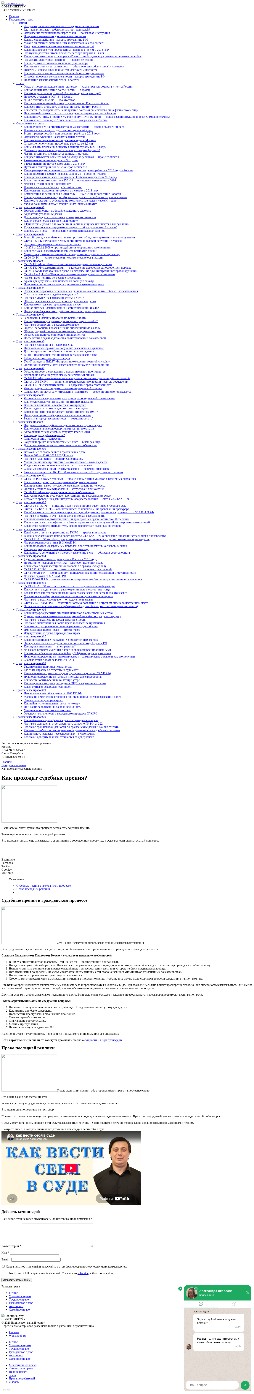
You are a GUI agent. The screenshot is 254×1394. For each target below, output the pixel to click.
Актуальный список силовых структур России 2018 (57, 431)
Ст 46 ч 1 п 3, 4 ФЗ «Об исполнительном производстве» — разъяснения (69, 274)
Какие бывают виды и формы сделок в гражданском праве (61, 720)
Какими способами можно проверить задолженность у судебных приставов (72, 730)
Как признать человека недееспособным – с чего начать (59, 733)
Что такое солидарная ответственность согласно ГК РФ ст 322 (63, 723)
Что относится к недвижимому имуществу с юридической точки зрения (69, 398)
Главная (14, 16)
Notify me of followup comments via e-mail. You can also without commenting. (61, 1273)
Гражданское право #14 (31, 555)
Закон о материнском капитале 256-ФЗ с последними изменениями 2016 (70, 180)
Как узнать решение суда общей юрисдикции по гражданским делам (67, 495)
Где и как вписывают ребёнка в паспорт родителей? (57, 29)
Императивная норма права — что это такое (52, 629)
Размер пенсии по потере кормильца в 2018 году (55, 163)
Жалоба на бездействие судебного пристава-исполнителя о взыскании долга (72, 696)
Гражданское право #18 (31, 663)
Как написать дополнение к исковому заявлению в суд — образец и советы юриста (77, 552)
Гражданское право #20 (31, 716)
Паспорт (21, 22)
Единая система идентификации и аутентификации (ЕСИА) (62, 307)
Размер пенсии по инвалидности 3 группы (51, 160)
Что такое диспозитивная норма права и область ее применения (64, 623)
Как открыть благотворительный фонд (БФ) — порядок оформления (67, 653)
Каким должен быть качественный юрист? (51, 220)
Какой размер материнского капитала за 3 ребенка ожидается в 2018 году (70, 177)
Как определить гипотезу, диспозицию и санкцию (56, 408)
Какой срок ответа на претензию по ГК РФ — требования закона (65, 532)
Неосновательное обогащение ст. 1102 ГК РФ (53, 693)
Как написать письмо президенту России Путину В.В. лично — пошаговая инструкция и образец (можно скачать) (97, 116)
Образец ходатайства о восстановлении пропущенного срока (63, 331)
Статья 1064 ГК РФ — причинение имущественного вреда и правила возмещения (76, 381)
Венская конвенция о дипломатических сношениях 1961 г (61, 411)
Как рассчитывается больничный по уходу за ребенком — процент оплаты (71, 157)
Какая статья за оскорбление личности (48, 686)
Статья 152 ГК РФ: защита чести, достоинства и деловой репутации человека (73, 240)
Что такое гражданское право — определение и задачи (58, 599)
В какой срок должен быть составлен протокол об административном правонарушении (79, 237)
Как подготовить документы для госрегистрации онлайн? (61, 321)
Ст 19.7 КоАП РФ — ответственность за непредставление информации (69, 586)
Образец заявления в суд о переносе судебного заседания (60, 301)
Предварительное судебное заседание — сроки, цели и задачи (63, 425)
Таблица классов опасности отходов (47, 358)
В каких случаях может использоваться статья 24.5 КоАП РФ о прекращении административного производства (95, 535)
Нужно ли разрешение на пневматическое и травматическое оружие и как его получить (79, 656)
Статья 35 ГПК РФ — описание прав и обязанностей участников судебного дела (75, 505)
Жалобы (14, 1381)
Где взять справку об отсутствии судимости (51, 669)
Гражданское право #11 (31, 475)
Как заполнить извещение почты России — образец (57, 89)
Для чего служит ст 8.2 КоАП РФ (45, 576)
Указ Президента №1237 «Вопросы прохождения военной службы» (67, 361)
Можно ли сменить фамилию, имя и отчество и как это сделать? (64, 43)
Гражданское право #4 (30, 287)
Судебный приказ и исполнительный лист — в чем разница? (62, 441)
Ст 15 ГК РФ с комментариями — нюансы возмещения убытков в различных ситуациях (80, 478)
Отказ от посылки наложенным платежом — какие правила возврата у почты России (78, 86)
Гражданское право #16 (31, 609)
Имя (5, 1252)
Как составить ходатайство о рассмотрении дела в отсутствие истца (67, 589)
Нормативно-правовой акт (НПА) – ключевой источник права (63, 562)
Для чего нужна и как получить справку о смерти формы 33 (62, 150)
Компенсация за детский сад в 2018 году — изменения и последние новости (72, 193)
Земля (12, 1375)
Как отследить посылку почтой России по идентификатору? (62, 93)
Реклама (14, 1332)
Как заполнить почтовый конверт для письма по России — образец (67, 103)
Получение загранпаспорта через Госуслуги (52, 79)
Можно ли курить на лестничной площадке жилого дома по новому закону (72, 254)
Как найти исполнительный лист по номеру (52, 703)
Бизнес (13, 1292)
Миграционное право (22, 1365)
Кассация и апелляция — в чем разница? (50, 646)
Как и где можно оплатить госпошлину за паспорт (56, 63)
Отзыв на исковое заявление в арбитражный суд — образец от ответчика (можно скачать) (81, 606)
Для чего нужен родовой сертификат (47, 183)
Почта (20, 83)
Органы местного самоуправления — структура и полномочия (64, 488)
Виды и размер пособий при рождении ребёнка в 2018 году (62, 133)
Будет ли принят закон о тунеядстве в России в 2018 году (60, 559)
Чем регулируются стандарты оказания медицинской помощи (63, 388)
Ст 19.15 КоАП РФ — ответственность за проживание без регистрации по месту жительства (83, 579)
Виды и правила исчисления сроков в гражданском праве (60, 354)
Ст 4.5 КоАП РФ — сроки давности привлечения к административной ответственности (80, 572)
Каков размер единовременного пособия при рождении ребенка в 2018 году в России (78, 170)
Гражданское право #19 (31, 690)
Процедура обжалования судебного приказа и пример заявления (65, 311)
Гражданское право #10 (31, 448)
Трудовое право (19, 1299)
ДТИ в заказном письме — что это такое (49, 100)
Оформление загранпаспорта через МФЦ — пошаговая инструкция (67, 32)
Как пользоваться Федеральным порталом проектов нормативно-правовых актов (75, 545)
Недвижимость (18, 1371)
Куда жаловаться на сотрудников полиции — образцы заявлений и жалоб (70, 227)
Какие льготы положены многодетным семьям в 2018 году (61, 190)
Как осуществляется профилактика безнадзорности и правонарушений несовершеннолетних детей (87, 522)
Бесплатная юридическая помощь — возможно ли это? (59, 418)
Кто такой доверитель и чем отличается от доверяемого (59, 737)
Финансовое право (21, 1368)
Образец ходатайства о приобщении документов (55, 334)
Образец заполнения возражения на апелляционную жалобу (62, 328)
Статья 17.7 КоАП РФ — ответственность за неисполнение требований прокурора (76, 509)
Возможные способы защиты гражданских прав (54, 452)
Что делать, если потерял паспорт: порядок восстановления (61, 26)
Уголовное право (20, 1296)
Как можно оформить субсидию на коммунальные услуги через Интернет (71, 200)
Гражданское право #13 (31, 529)
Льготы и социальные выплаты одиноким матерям (56, 153)
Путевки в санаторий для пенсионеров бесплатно (55, 167)
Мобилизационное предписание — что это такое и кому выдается (65, 462)
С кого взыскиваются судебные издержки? (51, 294)
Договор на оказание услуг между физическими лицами (59, 374)
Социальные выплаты (30, 123)
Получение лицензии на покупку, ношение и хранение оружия (64, 284)
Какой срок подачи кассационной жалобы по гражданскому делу (65, 566)
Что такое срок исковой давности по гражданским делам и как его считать (71, 726)
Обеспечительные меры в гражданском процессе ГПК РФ (60, 713)
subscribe (83, 1273)
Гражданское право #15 (31, 582)
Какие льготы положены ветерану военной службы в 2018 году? (65, 146)
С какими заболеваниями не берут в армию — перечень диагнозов (66, 468)
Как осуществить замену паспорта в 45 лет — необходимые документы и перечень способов (83, 56)
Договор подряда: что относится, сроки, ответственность (60, 217)
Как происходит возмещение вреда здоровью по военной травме (65, 173)
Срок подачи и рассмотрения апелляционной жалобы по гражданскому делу (72, 616)
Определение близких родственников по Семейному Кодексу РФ (65, 643)
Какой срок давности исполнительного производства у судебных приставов (72, 525)
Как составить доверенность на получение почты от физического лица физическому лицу (81, 110)
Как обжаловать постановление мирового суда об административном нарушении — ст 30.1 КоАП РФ (89, 512)
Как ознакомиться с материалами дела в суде (52, 304)
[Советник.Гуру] (12, 3)
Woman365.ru (17, 1335)
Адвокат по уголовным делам (43, 214)
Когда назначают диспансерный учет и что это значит (58, 465)
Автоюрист (16, 1306)
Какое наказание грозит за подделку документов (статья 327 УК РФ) (67, 673)
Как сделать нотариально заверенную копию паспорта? (59, 46)
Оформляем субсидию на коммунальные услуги (54, 136)
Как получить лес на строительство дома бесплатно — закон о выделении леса (74, 126)
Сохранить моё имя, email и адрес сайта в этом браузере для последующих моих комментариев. (66, 1266)
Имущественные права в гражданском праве (52, 633)
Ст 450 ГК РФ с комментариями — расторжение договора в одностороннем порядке (77, 267)
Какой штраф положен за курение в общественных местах (61, 639)
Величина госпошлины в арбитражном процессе (55, 405)
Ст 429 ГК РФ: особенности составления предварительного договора (68, 264)
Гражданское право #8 (30, 395)
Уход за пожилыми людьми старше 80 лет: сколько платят (60, 203)
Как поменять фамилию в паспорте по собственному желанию (64, 73)
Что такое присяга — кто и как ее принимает (52, 244)
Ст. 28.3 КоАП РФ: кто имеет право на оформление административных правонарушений (80, 271)
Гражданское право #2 (30, 234)
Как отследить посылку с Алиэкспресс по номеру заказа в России (65, 120)
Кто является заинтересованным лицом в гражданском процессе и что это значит (75, 592)
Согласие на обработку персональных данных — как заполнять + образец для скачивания (81, 291)
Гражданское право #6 (30, 341)
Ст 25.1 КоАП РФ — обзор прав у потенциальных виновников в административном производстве (86, 539)
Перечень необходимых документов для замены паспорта (60, 69)
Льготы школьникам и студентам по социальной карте (58, 130)
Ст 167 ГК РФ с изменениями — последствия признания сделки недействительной (77, 378)
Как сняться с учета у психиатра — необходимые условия (60, 482)
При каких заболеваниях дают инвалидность (52, 706)
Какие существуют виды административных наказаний (59, 401)
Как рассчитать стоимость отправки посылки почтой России (62, 106)
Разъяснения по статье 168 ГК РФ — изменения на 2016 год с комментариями (73, 472)
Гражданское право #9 (30, 421)
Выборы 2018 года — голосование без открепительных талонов (64, 230)
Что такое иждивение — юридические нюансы (53, 458)
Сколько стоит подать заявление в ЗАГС (49, 659)
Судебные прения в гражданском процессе (43, 885)
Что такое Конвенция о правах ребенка (48, 344)
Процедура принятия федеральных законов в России (57, 415)
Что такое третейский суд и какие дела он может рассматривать (64, 515)
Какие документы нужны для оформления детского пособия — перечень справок (75, 197)
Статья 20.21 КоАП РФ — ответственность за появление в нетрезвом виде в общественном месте (86, 602)
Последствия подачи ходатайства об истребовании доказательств (65, 338)
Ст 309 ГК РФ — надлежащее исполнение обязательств (59, 492)
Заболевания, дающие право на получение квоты (55, 317)
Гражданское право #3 (30, 260)
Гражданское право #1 (30, 207)
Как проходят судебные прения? (44, 435)
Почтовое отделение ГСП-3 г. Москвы (48, 96)
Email (6, 1259)
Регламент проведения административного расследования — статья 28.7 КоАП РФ (77, 498)
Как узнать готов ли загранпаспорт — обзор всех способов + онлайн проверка (74, 66)
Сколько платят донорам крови (43, 700)
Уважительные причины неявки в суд (48, 666)
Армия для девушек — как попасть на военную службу (59, 281)
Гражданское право (21, 19)
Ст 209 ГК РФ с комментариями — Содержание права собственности (68, 384)
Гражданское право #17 (31, 636)
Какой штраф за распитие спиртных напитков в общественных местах (68, 612)
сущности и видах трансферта (103, 1040)
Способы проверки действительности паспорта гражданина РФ (64, 76)
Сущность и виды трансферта (43, 438)
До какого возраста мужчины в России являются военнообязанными (67, 649)
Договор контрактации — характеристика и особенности (60, 445)
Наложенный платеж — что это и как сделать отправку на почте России (70, 113)
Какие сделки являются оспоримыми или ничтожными (59, 428)
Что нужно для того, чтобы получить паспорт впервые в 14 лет (64, 53)
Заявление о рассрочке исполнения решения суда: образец (61, 626)
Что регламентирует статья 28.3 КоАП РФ (50, 542)
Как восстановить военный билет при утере (52, 680)
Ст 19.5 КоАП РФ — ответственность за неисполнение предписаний (68, 569)
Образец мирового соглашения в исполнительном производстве (64, 371)
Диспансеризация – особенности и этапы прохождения (59, 351)
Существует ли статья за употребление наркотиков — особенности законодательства (77, 391)
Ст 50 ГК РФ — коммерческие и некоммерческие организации (64, 257)
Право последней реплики (33, 889)
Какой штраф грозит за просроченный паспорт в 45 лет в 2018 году (67, 49)
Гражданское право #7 (30, 368)
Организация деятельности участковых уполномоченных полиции (66, 364)
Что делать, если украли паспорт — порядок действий (58, 59)
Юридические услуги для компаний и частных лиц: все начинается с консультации (76, 224)
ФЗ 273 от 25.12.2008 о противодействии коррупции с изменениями (67, 247)
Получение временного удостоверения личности (55, 36)
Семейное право (19, 1309)
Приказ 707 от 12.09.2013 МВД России (48, 455)
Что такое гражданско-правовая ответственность (55, 619)
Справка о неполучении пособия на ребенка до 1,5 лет (58, 143)
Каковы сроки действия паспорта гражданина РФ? (56, 39)
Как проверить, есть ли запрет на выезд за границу (56, 549)
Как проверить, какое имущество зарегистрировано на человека (64, 485)
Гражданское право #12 (31, 502)
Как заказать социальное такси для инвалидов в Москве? (60, 140)
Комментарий (11, 1246)
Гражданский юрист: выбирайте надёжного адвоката (57, 210)
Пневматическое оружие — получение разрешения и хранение (64, 348)
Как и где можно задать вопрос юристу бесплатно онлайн (60, 250)
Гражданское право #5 (30, 314)
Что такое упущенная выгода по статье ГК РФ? (54, 297)
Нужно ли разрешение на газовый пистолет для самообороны (63, 676)
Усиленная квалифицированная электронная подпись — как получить (68, 596)
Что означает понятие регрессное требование (52, 277)
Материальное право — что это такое (47, 710)
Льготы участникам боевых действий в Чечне (53, 187)
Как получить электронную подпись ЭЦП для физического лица (65, 683)
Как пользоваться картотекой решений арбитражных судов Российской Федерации (76, 519)
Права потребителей (22, 1378)
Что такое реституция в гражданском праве (51, 324)
